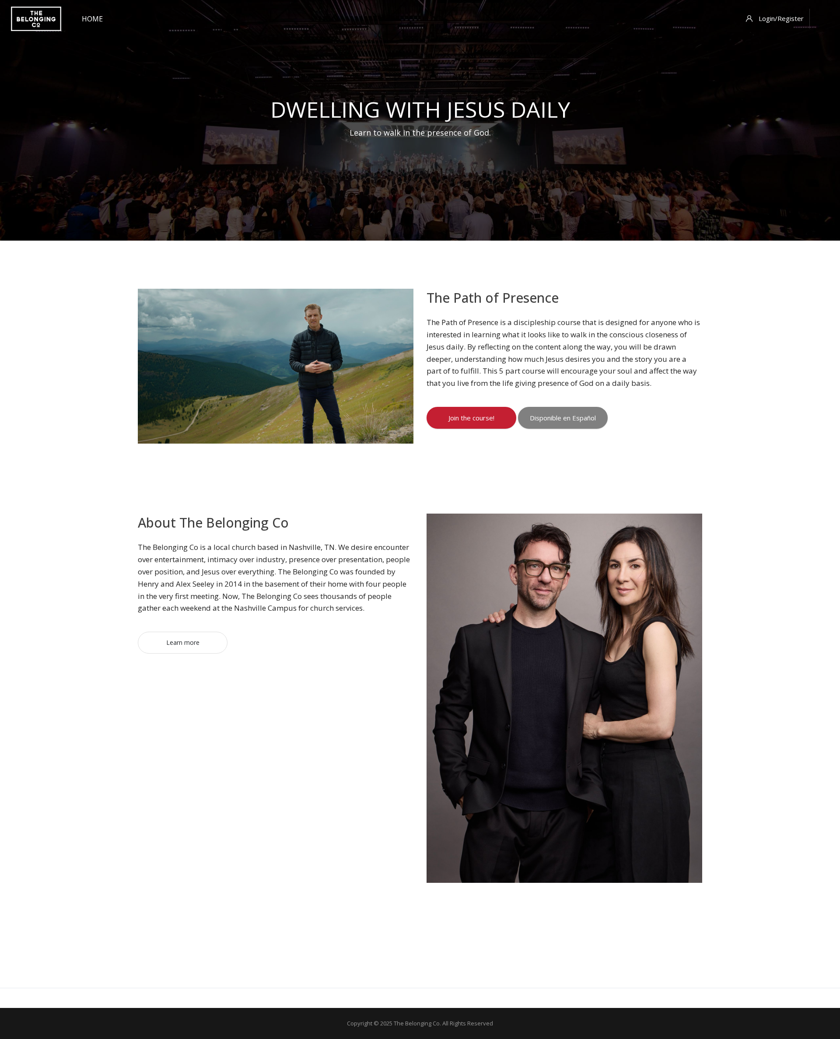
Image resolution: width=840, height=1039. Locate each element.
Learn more (183, 642)
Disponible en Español (563, 417)
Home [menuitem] (92, 19)
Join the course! (471, 417)
